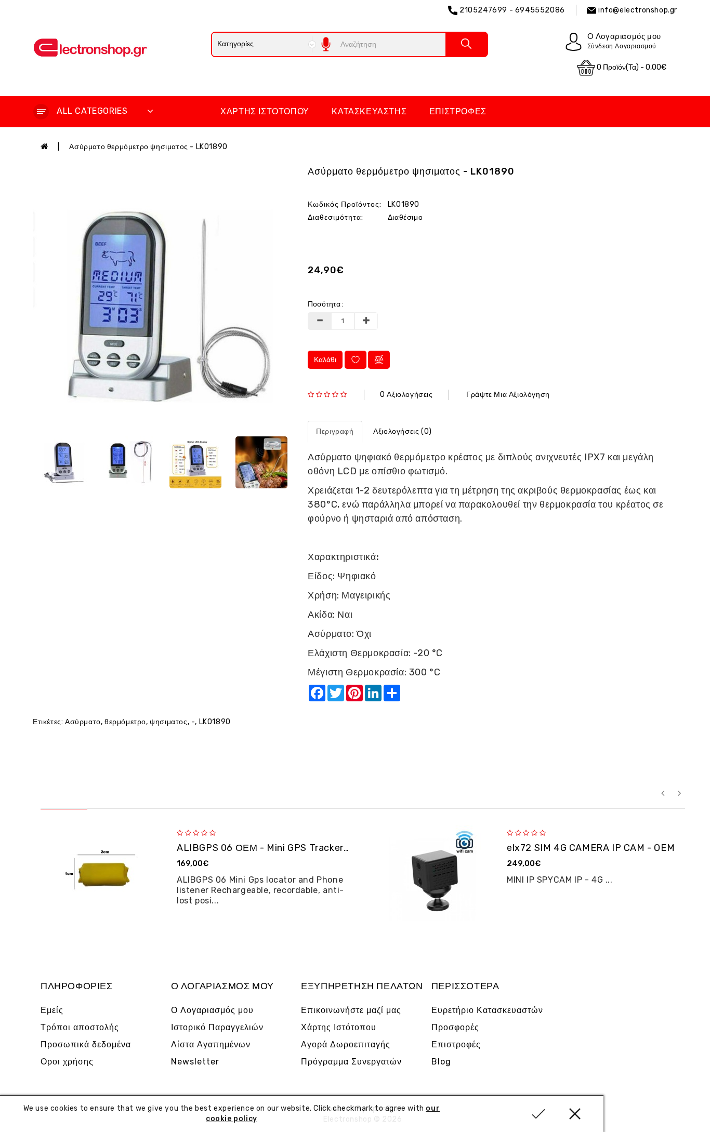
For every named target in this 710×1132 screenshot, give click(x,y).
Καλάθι (325, 359)
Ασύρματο (83, 721)
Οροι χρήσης (67, 1062)
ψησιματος (168, 721)
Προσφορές (455, 1027)
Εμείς (52, 1010)
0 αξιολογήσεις (406, 394)
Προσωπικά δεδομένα (86, 1044)
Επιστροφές (458, 111)
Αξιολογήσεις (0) (402, 431)
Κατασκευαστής (369, 111)
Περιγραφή (334, 431)
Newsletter (195, 1062)
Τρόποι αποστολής (80, 1027)
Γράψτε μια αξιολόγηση (508, 394)
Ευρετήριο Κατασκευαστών (487, 1010)
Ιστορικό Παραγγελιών (217, 1027)
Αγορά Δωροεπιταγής (345, 1044)
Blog (441, 1062)
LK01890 (215, 721)
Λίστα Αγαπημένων (211, 1044)
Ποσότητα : (326, 304)
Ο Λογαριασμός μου (212, 1010)
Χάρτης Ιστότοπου (264, 111)
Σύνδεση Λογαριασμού (621, 46)
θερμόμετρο (125, 721)
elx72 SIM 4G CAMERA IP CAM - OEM (591, 848)
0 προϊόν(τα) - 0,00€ (630, 67)
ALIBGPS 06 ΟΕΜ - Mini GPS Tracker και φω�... (284, 848)
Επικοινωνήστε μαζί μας (351, 1010)
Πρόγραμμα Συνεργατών (351, 1062)
